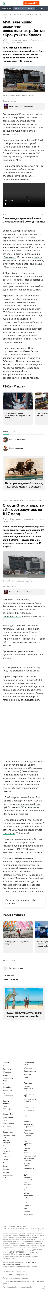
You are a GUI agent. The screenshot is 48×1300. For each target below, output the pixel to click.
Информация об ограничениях (15, 1289)
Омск (5, 1139)
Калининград (8, 1150)
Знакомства (27, 1190)
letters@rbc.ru (24, 1272)
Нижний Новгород (6, 1160)
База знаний (7, 1108)
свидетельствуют (12, 616)
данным (38, 257)
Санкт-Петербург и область (7, 1127)
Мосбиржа (26, 1280)
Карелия (6, 1187)
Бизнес (5, 1093)
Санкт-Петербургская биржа (19, 1281)
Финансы (6, 1102)
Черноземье (7, 1181)
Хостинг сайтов (27, 1182)
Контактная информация (27, 1144)
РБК (4, 214)
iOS (25, 1227)
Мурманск (6, 1190)
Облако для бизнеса (27, 1169)
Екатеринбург (8, 1132)
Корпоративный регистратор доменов (27, 1176)
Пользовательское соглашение (15, 1296)
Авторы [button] (6, 431)
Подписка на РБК (29, 1113)
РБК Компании (27, 1202)
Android (27, 1230)
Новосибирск (8, 1135)
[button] (18, 409)
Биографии (7, 1105)
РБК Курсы (26, 1207)
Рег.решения (27, 1187)
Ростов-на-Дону (7, 1170)
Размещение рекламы (27, 1152)
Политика (6, 1084)
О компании (27, 1138)
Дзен (26, 1096)
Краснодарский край (8, 1154)
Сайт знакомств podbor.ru (27, 1195)
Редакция (27, 1148)
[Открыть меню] (43, 3)
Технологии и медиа (8, 1098)
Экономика (7, 1087)
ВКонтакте (28, 1086)
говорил (23, 308)
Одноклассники (29, 1089)
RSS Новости (29, 1128)
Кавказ (5, 1184)
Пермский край (7, 1165)
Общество (7, 1090)
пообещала (25, 374)
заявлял (14, 325)
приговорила (10, 883)
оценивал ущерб (22, 863)
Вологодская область (7, 1146)
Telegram (27, 1092)
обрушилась (9, 257)
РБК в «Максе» (14, 386)
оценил (7, 354)
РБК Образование (8, 1112)
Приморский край (8, 1195)
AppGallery (27, 1233)
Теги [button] (13, 431)
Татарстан (6, 1175)
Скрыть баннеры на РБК (28, 1107)
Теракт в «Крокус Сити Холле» (15, 14)
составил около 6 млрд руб (22, 823)
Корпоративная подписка (29, 1118)
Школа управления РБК (27, 1213)
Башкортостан (8, 1142)
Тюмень (6, 1178)
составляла (9, 851)
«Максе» (10, 921)
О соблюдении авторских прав (16, 1293)
